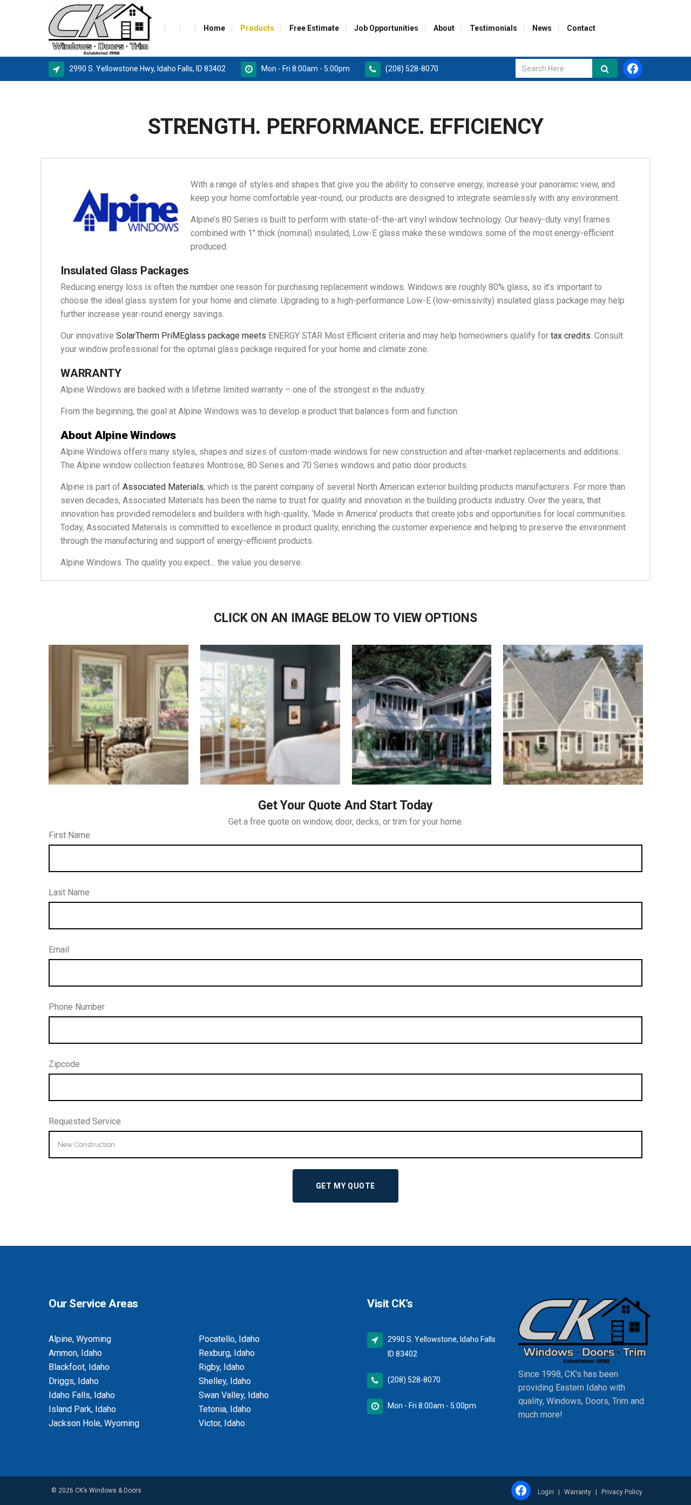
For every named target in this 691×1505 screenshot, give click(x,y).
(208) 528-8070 (411, 68)
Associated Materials (163, 487)
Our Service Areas (93, 1303)
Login (546, 1492)
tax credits (571, 335)
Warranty (577, 1492)
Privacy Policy (621, 1492)
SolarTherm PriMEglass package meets (191, 335)
